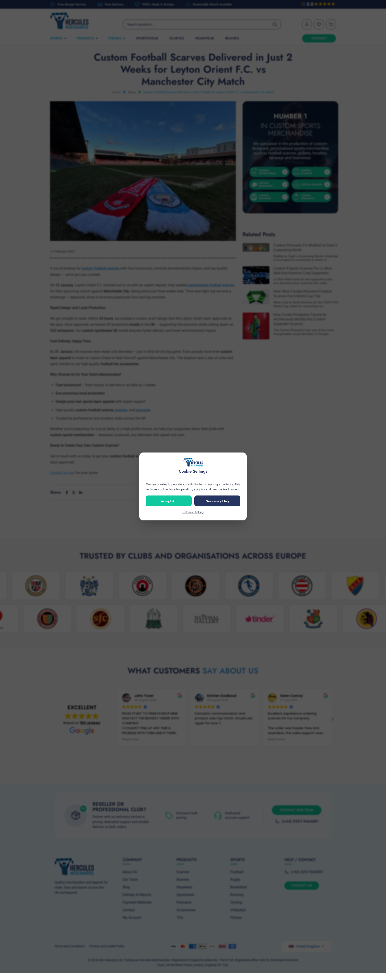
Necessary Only (217, 501)
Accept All (168, 501)
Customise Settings (193, 512)
